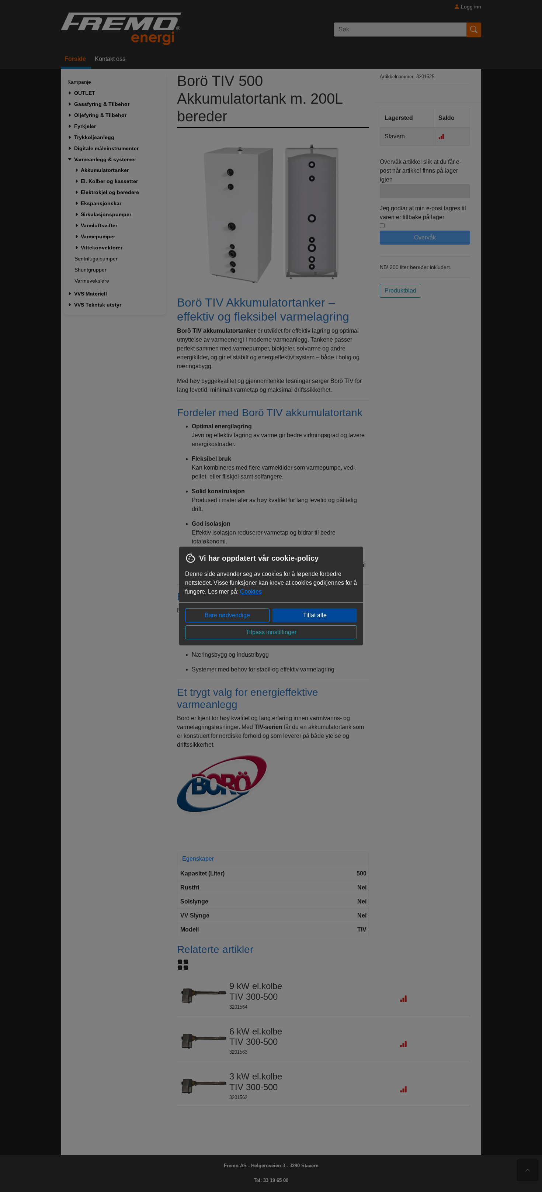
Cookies (251, 591)
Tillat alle (315, 615)
